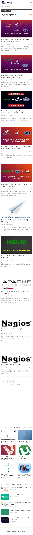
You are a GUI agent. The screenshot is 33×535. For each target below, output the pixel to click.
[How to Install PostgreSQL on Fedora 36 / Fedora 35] (5, 520)
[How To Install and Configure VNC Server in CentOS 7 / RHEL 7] (25, 468)
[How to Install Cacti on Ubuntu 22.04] (5, 512)
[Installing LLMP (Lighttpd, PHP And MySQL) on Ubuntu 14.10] (16, 209)
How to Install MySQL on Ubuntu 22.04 (20, 487)
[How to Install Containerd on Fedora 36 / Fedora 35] (5, 504)
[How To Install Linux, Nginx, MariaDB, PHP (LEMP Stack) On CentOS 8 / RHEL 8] (16, 100)
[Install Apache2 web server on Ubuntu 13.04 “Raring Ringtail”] (16, 280)
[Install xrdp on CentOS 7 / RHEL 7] (8, 435)
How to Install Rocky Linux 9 (18, 495)
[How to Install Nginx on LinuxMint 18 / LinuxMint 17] (16, 245)
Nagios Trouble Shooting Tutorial (11, 364)
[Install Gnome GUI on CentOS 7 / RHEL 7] (25, 435)
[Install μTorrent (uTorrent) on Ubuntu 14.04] (25, 450)
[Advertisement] (16, 407)
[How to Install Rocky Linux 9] (5, 497)
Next (10, 381)
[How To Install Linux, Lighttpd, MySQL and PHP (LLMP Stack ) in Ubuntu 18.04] (16, 136)
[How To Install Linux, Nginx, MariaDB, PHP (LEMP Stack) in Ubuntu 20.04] (16, 64)
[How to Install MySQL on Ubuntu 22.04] (5, 489)
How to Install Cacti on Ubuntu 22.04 (20, 510)
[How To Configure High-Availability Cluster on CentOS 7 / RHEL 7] (8, 468)
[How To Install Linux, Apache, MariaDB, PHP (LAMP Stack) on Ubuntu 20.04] (16, 28)
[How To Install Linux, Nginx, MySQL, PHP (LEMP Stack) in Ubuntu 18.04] (16, 173)
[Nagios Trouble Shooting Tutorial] (16, 354)
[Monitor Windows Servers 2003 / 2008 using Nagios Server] (16, 318)
